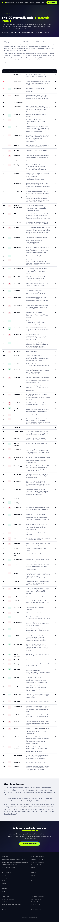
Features (32, 2)
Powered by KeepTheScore (8, 867)
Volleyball (4, 883)
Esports (4, 880)
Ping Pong (4, 888)
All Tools (33, 867)
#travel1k (33, 907)
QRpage (4, 909)
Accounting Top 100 (36, 899)
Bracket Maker (10, 2)
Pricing (38, 2)
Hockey (4, 891)
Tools (26, 2)
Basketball (4, 886)
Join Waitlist (52, 2)
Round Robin (19, 2)
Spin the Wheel (5, 901)
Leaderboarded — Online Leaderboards (11, 904)
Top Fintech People (36, 904)
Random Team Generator (8, 899)
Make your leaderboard (29, 843)
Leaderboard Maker (6, 907)
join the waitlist (8, 864)
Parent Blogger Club (36, 909)
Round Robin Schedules (37, 864)
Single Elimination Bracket (37, 859)
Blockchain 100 (34, 901)
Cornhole (4, 875)
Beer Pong (4, 878)
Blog (43, 2)
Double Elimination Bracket (37, 862)
